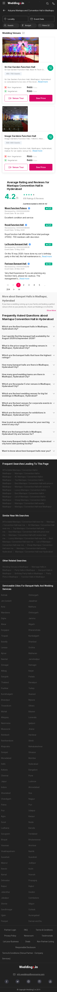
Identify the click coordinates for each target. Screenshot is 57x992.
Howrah (31, 874)
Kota (3, 607)
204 (8, 289)
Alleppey (5, 717)
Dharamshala (34, 630)
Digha (3, 618)
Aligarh (31, 624)
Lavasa (4, 647)
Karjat (31, 671)
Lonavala (32, 717)
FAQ (26, 930)
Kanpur (31, 816)
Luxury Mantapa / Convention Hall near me (27, 538)
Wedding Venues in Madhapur (15, 567)
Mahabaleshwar (35, 746)
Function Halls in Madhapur (33, 577)
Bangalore (32, 770)
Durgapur (5, 630)
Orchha (31, 647)
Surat (3, 822)
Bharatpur (5, 700)
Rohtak (4, 595)
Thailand (5, 682)
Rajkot (31, 886)
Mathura (32, 607)
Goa (30, 793)
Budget (28, 25)
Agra (3, 816)
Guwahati (5, 857)
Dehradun (5, 880)
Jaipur (4, 781)
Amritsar (32, 845)
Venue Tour (18, 98)
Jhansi (31, 729)
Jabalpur (5, 898)
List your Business (11, 941)
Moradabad (6, 758)
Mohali (4, 711)
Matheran (32, 653)
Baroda (31, 828)
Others (31, 706)
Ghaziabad (6, 793)
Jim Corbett (6, 601)
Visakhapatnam (8, 851)
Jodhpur (32, 863)
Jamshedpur (34, 659)
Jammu (31, 618)
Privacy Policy (10, 936)
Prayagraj (32, 880)
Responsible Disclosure (25, 947)
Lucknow (32, 781)
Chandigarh (6, 799)
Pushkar (4, 688)
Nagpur (31, 799)
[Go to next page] (14, 289)
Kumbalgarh (33, 636)
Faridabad (32, 834)
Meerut (4, 863)
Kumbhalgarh (7, 694)
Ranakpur (32, 682)
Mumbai (32, 758)
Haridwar (32, 735)
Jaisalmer (32, 601)
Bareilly (4, 642)
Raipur (4, 886)
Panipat (4, 921)
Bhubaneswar (34, 840)
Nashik (31, 851)
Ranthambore (7, 741)
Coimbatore (33, 898)
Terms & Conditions (44, 930)
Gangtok (4, 677)
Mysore (31, 700)
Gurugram (5, 834)
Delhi (3, 764)
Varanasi (5, 845)
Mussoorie (5, 729)
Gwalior (31, 892)
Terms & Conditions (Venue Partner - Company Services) (22, 956)
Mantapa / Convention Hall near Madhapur (33, 507)
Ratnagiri (32, 665)
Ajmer (4, 653)
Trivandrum (6, 706)
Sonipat (4, 752)
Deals (27, 941)
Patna (3, 805)
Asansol (32, 694)
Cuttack (31, 909)
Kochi (30, 869)
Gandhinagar (6, 909)
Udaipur (31, 810)
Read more (43, 82)
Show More (51, 310)
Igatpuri (31, 723)
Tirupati (4, 636)
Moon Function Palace (16, 208)
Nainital (4, 659)
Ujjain (3, 915)
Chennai (4, 775)
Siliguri (31, 904)
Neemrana (5, 723)
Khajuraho (5, 746)
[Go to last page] (19, 289)
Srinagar (5, 665)
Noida (30, 822)
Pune (30, 775)
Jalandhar (5, 892)
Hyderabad (33, 764)
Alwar (3, 624)
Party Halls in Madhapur (25, 570)
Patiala (31, 677)
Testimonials (47, 936)
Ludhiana (5, 828)
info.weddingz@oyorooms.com (30, 974)
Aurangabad (33, 915)
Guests (10, 25)
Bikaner (31, 711)
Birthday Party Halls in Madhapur (29, 573)
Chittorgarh (33, 595)
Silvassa (32, 752)
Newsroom (29, 936)
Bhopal (4, 840)
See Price (41, 98)
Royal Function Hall (14, 225)
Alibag (4, 671)
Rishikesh (5, 735)
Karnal (4, 874)
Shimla (4, 904)
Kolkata (4, 770)
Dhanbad (32, 642)
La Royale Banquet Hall (16, 244)
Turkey (31, 688)
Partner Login (10, 930)
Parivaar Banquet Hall (15, 263)
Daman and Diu (35, 921)
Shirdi (30, 741)
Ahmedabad (33, 787)
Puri (30, 805)
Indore (4, 787)
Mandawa (5, 612)
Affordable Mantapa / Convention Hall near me (22, 522)
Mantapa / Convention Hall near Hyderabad (34, 552)
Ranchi (4, 869)
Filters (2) (46, 25)
